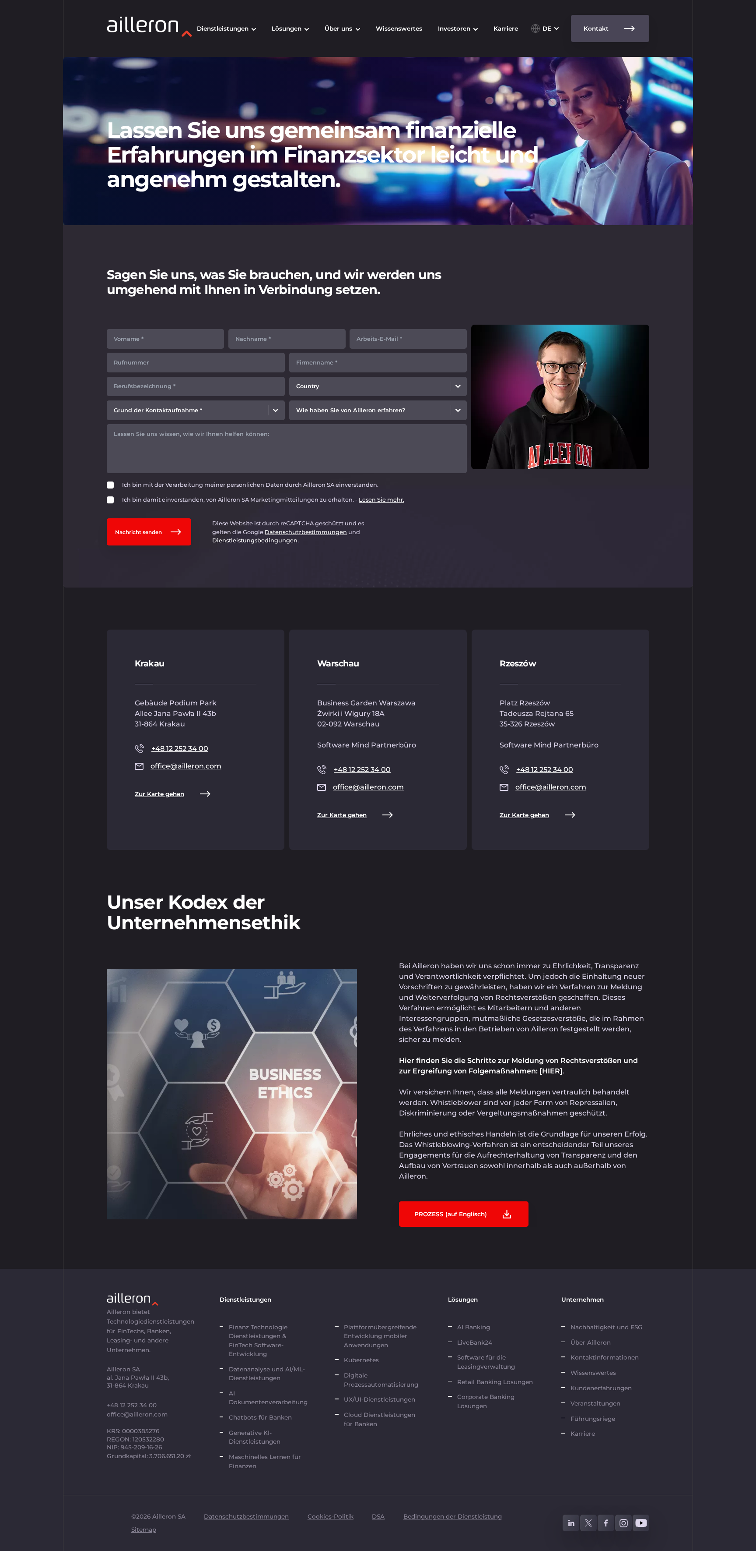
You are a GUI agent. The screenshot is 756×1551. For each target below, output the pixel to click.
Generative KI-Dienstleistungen (254, 1437)
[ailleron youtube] (641, 1523)
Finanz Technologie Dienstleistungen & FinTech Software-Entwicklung (258, 1340)
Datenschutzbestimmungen (306, 532)
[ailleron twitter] (588, 1523)
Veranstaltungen (595, 1403)
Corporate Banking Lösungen (485, 1401)
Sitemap (143, 1529)
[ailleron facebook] (606, 1523)
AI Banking (473, 1327)
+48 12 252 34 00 (179, 748)
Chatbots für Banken (260, 1417)
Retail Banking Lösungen (495, 1381)
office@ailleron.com (185, 766)
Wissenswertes (593, 1372)
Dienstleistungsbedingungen (255, 540)
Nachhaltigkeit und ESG (606, 1327)
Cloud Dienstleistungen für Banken (379, 1419)
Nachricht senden (138, 532)
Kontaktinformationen (604, 1357)
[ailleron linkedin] (571, 1523)
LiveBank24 (474, 1342)
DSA (378, 1516)
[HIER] (551, 1071)
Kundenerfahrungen (601, 1388)
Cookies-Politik (331, 1516)
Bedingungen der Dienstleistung (452, 1516)
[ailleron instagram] (623, 1523)
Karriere (582, 1433)
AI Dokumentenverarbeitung (269, 1398)
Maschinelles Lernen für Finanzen (265, 1461)
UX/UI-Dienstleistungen (379, 1399)
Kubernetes (361, 1359)
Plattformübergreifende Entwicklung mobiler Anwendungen (380, 1336)
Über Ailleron (590, 1342)
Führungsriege (592, 1418)
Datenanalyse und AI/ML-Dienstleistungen (267, 1373)
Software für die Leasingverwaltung (486, 1362)
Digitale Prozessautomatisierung (381, 1380)
